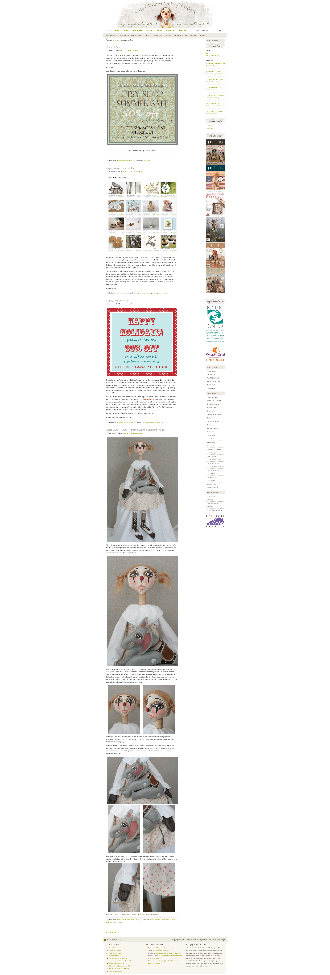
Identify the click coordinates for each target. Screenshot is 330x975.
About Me (125, 30)
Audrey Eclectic (212, 397)
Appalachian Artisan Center (215, 63)
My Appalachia (157, 35)
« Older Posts (111, 932)
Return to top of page (114, 940)
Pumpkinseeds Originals (214, 449)
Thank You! (112, 948)
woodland (165, 293)
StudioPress (206, 940)
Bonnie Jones (211, 411)
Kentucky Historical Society (215, 95)
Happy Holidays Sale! (117, 300)
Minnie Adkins (211, 374)
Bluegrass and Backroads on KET (119, 966)
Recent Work (124, 35)
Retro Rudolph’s (212, 453)
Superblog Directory (213, 503)
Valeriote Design (212, 484)
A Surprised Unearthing (163, 948)
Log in (223, 940)
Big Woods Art (211, 407)
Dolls (123, 919)
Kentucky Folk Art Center (214, 79)
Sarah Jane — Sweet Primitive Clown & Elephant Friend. (135, 430)
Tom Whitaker (211, 388)
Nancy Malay (211, 442)
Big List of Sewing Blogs (214, 510)
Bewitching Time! (114, 955)
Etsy (145, 160)
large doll (109, 922)
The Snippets (211, 480)
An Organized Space (115, 971)
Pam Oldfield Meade (213, 378)
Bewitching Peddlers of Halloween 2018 (121, 961)
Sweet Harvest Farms (214, 460)
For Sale (149, 30)
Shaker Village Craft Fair (116, 963)
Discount (157, 422)
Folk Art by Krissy (212, 428)
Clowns (119, 919)
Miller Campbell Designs (182, 14)
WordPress (216, 940)
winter (160, 293)
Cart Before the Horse (214, 414)
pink (114, 922)
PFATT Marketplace (212, 56)
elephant (168, 919)
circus (152, 919)
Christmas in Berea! (115, 950)
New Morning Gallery (115, 953)
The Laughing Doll (212, 473)
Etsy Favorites (121, 293)
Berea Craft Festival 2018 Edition (119, 968)
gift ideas (148, 293)
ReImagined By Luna (213, 381)
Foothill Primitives (212, 432)
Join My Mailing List (181, 35)
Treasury (154, 293)
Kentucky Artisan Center (214, 87)
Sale (148, 160)
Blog (117, 30)
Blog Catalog (211, 496)
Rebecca (121, 50)
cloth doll (157, 919)
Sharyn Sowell (211, 456)
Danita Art (210, 418)
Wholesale (170, 30)
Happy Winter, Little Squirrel (120, 168)
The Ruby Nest (211, 477)
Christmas (130, 422)
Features (130, 160)
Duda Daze (210, 425)
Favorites (168, 35)
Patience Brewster (212, 446)
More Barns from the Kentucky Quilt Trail (168, 953)
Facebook (193, 35)
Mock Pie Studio (212, 439)
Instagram (203, 35)
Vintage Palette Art (212, 487)
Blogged (209, 506)
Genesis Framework (193, 940)
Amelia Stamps (211, 371)
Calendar (159, 30)
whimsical (119, 922)
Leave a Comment (133, 50)
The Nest (146, 35)
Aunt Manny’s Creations (214, 400)
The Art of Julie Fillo (213, 463)
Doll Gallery (137, 30)
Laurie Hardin (211, 435)
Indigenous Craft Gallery (214, 111)
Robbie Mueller (211, 385)
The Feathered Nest (213, 470)
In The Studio (136, 35)
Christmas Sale (149, 422)
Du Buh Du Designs (213, 421)
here (143, 915)
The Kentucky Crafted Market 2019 (120, 958)
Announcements (111, 35)
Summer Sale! (113, 47)
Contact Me (182, 30)
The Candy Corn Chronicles (215, 467)
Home (109, 30)
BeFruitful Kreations (213, 404)
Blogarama (210, 500)
